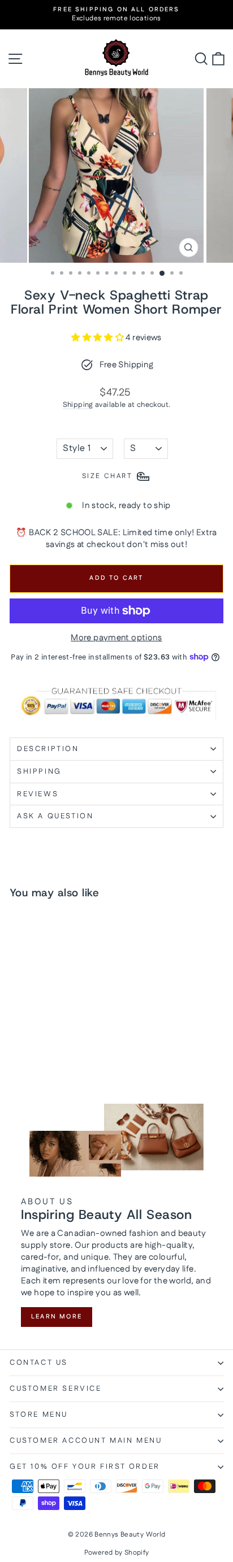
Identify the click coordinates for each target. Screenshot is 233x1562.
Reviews (37, 794)
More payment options (116, 638)
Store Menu (39, 1414)
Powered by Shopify (116, 1552)
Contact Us (39, 1362)
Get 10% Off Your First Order (85, 1466)
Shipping (78, 405)
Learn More (56, 1316)
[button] (98, 338)
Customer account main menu (86, 1440)
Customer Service (56, 1388)
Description (48, 749)
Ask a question (55, 816)
